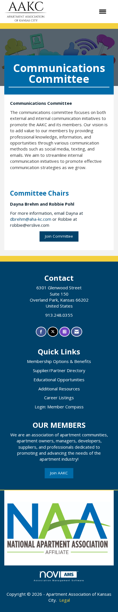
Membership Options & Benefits (59, 361)
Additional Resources (59, 389)
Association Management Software (59, 580)
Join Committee (59, 236)
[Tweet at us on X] (53, 332)
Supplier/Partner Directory (59, 370)
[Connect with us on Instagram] (64, 332)
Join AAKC (59, 472)
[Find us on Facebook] (41, 332)
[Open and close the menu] (79, 11)
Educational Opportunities (59, 379)
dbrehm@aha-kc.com (30, 219)
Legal (64, 600)
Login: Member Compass (59, 407)
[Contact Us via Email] (76, 332)
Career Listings (59, 397)
